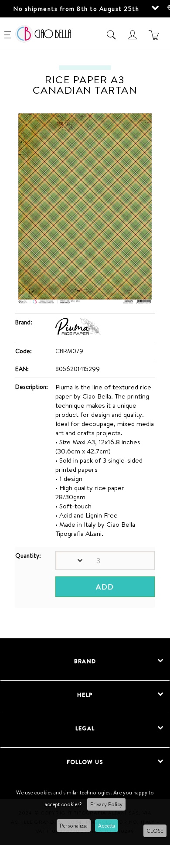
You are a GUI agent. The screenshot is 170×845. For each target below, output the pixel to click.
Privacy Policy (106, 804)
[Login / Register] (133, 35)
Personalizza (74, 825)
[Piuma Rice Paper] (78, 333)
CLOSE (154, 831)
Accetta (106, 825)
